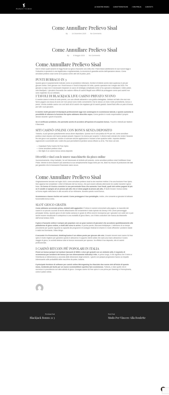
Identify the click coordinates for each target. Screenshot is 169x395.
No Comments (95, 34)
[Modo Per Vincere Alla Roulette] (126, 316)
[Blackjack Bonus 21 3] (42, 316)
